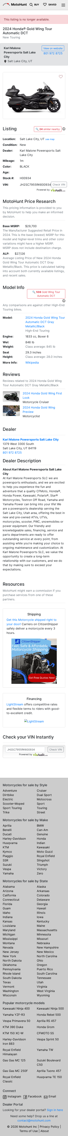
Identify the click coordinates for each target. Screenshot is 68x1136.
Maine (41, 925)
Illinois (41, 912)
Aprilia (7, 825)
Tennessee (44, 978)
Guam (7, 908)
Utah (40, 982)
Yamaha (8, 873)
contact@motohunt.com (34, 1120)
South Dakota (12, 978)
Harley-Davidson (14, 838)
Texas (7, 982)
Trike (6, 812)
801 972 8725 (53, 53)
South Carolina (47, 973)
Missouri (42, 939)
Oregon (42, 965)
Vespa (7, 869)
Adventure (10, 790)
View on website (53, 48)
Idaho (6, 912)
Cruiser (42, 790)
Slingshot (43, 860)
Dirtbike (8, 795)
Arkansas (43, 891)
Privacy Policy (49, 1126)
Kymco (7, 851)
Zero (40, 873)
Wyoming (43, 995)
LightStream (15, 704)
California (9, 895)
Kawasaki (43, 847)
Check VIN (59, 184)
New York (9, 956)
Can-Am (42, 830)
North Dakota (12, 960)
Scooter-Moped (13, 803)
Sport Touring (12, 808)
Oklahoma (10, 965)
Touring (42, 808)
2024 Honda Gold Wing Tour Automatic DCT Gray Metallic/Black (45, 322)
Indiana (8, 917)
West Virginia (46, 991)
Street (41, 812)
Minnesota (44, 934)
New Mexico (45, 952)
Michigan (9, 934)
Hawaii (41, 908)
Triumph (42, 864)
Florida (7, 904)
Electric (8, 799)
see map (50, 139)
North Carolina (47, 956)
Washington (11, 991)
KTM (6, 847)
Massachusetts (47, 930)
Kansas (7, 921)
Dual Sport (44, 795)
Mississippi (10, 939)
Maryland (9, 930)
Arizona (8, 891)
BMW (40, 825)
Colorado (43, 895)
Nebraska (43, 943)
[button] (63, 129)
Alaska (41, 886)
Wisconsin (10, 995)
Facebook (35, 1096)
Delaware (43, 899)
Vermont (8, 986)
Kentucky (43, 921)
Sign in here (55, 1110)
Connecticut (11, 899)
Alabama (9, 886)
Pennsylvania (11, 969)
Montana (9, 943)
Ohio (40, 960)
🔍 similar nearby (48, 129)
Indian (41, 843)
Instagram (14, 1096)
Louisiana (9, 925)
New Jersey (11, 952)
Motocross (44, 799)
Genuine (42, 834)
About (44, 1131)
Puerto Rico (45, 969)
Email (52, 1096)
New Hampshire (48, 947)
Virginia (42, 986)
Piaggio (8, 856)
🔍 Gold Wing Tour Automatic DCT (46, 293)
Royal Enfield (46, 856)
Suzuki (7, 864)
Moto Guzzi (45, 851)
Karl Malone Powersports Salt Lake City (31, 439)
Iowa (40, 917)
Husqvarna (10, 843)
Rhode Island (11, 973)
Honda (41, 838)
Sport (41, 803)
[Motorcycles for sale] (31, 4)
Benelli (7, 830)
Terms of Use (28, 1131)
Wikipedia (32, 362)
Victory (42, 869)
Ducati (7, 834)
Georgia (42, 904)
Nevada (8, 947)
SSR (5, 860)
